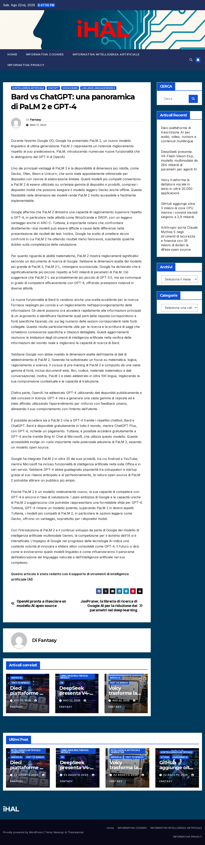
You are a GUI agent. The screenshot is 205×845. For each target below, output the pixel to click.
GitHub (165, 757)
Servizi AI (16, 678)
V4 (61, 683)
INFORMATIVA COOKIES (45, 54)
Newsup (59, 832)
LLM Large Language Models (98, 88)
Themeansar (75, 832)
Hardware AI (180, 757)
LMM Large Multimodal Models (74, 677)
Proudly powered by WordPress (23, 832)
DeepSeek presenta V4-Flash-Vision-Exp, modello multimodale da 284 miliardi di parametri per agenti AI (179, 160)
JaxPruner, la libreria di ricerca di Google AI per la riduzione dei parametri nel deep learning (108, 605)
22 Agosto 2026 (26, 774)
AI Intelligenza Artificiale (28, 88)
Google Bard (70, 88)
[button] (191, 60)
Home (12, 54)
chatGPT (53, 88)
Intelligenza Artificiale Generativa (25, 751)
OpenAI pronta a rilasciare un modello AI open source (41, 603)
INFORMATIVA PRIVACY (25, 65)
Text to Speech (20, 683)
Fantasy (35, 119)
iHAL (102, 29)
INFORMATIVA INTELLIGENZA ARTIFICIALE (106, 54)
